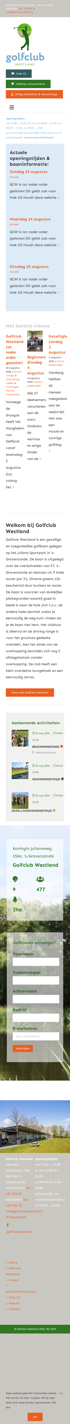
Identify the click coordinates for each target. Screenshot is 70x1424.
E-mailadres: (25, 1028)
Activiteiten (21, 371)
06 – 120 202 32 (27, 8)
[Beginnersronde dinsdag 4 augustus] (35, 341)
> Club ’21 (13, 1297)
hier (61, 1393)
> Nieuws (12, 1303)
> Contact (13, 1309)
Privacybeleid (16, 1217)
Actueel (14, 176)
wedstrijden (34, 385)
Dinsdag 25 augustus (29, 266)
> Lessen (12, 1280)
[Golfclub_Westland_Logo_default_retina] (25, 23)
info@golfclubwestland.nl (19, 12)
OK (35, 1416)
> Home (12, 1262)
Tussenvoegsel (27, 972)
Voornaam (23, 953)
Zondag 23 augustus (28, 171)
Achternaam (25, 991)
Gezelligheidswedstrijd (32, 810)
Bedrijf (19, 1009)
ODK (53, 1328)
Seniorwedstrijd (46, 779)
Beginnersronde (45, 746)
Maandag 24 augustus (30, 219)
